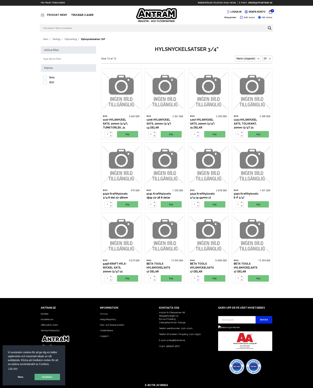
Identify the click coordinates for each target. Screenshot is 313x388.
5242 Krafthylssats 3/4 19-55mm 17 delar (202, 197)
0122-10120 (230, 2)
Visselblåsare (106, 330)
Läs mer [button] (13, 368)
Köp (127, 134)
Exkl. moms (249, 17)
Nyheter (45, 313)
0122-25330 (195, 334)
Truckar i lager (82, 14)
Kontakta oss (47, 319)
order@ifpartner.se (260, 2)
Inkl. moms (267, 17)
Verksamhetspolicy (50, 330)
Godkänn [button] (47, 377)
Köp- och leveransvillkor (112, 325)
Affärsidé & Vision (49, 325)
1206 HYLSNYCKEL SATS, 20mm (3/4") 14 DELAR (159, 123)
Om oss (104, 313)
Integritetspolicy (108, 319)
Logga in (104, 336)
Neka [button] (20, 377)
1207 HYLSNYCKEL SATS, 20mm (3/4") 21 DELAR (202, 123)
